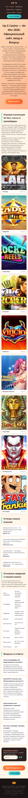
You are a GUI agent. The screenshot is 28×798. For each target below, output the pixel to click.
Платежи (19, 12)
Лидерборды (18, 6)
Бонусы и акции (11, 12)
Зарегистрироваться (14, 768)
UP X (14, 2)
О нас (7, 6)
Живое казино (10, 9)
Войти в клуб (15, 773)
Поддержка (18, 9)
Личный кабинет (14, 16)
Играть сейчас (14, 101)
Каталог (12, 6)
